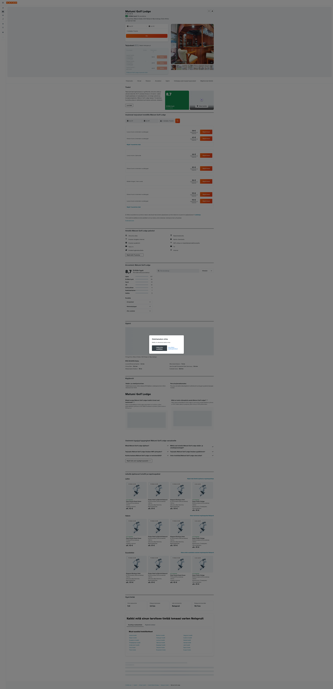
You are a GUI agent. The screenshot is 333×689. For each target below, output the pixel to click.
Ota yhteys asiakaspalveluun (173, 348)
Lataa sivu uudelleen (159, 348)
